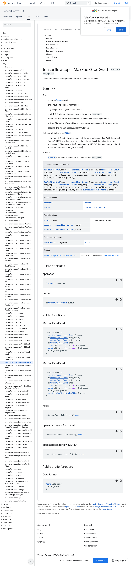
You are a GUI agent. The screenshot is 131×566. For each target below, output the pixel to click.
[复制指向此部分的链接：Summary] (58, 88)
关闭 (109, 30)
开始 (121, 29)
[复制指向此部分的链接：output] (53, 293)
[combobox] (78, 3)
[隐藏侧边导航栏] (30, 561)
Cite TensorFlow (90, 546)
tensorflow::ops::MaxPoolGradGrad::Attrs (60, 255)
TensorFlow (47, 29)
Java (37, 16)
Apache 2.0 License (72, 507)
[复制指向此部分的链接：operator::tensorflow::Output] (80, 445)
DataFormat (49, 242)
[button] (16, 36)
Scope (59, 100)
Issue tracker (89, 529)
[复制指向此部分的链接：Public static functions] (76, 467)
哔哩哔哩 (41, 542)
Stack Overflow (90, 538)
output (47, 207)
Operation (89, 202)
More (46, 16)
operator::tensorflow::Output (59, 229)
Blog (39, 529)
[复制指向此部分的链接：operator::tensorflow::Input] (77, 425)
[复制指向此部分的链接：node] (51, 406)
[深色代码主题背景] (116, 280)
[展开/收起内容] (53, 35)
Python (19, 16)
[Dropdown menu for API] (45, 3)
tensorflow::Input (110, 170)
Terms (40, 555)
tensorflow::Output (95, 207)
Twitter (40, 538)
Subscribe (100, 560)
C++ (28, 16)
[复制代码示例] (121, 280)
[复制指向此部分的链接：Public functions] (67, 315)
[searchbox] (17, 25)
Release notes (90, 534)
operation (49, 202)
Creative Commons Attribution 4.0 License (106, 504)
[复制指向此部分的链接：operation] (56, 274)
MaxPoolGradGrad (52, 170)
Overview (7, 16)
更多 (52, 3)
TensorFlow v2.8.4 (13, 11)
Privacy (48, 555)
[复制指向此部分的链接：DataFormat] (59, 474)
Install (32, 3)
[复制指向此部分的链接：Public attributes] (67, 266)
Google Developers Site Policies (106, 507)
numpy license (107, 509)
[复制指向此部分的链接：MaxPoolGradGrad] (67, 323)
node (46, 220)
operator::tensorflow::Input (58, 225)
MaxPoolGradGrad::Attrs (94, 190)
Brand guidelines (91, 542)
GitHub (117, 3)
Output (51, 157)
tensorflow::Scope (78, 170)
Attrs (67, 133)
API (41, 3)
